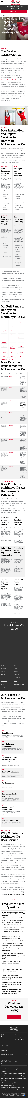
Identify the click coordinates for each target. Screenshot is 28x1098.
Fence (20, 330)
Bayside (16, 665)
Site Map (19, 1094)
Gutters (4, 334)
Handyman (13, 334)
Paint (20, 356)
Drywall (4, 330)
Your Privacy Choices (19, 1095)
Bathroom (13, 321)
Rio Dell (3, 684)
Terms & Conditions (10, 1095)
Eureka (16, 668)
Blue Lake (3, 668)
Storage (4, 352)
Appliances (4, 323)
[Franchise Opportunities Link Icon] (26, 1055)
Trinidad (3, 687)
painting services (23, 405)
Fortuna (16, 671)
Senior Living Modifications (12, 347)
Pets (20, 341)
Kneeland (16, 674)
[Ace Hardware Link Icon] (26, 1051)
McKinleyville (17, 678)
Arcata (2, 665)
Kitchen (12, 341)
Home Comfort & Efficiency (20, 336)
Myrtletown (4, 681)
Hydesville (3, 674)
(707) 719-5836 (15, 8)
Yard (12, 356)
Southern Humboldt (19, 684)
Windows (21, 352)
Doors (20, 327)
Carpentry (21, 321)
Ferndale (3, 671)
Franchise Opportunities (7, 1054)
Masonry (4, 327)
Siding (20, 346)
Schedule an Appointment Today (15, 894)
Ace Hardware (4, 1050)
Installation (4, 342)
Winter (4, 356)
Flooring (12, 330)
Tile (11, 352)
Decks (12, 327)
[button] (13, 914)
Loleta (2, 678)
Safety (4, 346)
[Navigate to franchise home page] (15, 2)
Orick (15, 681)
